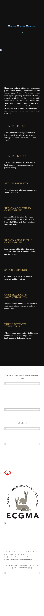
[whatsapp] (30, 26)
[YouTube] (21, 26)
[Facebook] (12, 26)
